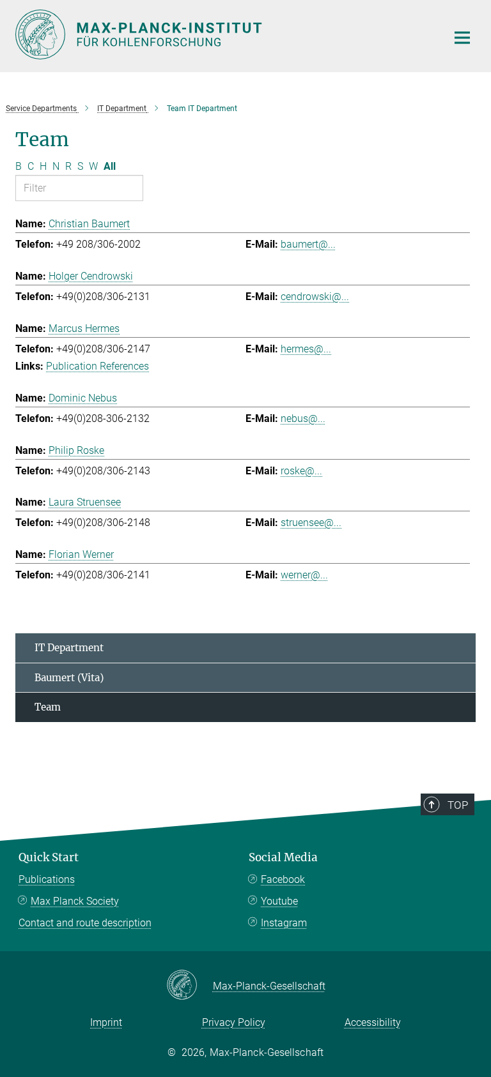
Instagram (284, 923)
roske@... (301, 471)
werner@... (304, 575)
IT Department (69, 648)
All (110, 166)
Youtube (279, 901)
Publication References (97, 366)
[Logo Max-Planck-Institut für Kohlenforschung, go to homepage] (223, 34)
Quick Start (49, 857)
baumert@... (308, 244)
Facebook (283, 879)
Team (48, 707)
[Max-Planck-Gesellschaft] (189, 985)
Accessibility (373, 1022)
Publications (47, 879)
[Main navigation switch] (462, 37)
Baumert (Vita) (69, 678)
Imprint (106, 1022)
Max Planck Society (75, 901)
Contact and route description (85, 923)
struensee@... (311, 522)
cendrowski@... (315, 296)
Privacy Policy (233, 1022)
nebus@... (303, 418)
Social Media (283, 857)
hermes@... (306, 349)
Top (458, 805)
